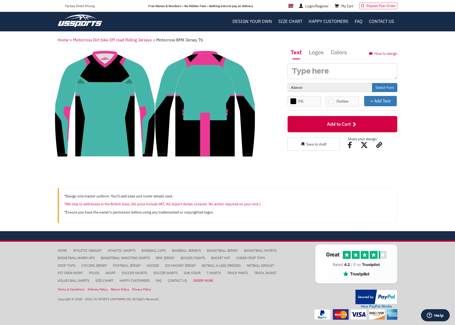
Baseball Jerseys (186, 250)
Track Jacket (265, 273)
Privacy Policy (141, 289)
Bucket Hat (220, 258)
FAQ (359, 21)
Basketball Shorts (260, 250)
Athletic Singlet (87, 250)
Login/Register (317, 6)
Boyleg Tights (193, 258)
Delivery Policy (98, 289)
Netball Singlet (260, 265)
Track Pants (237, 273)
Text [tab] (296, 52)
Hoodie (153, 265)
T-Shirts (214, 273)
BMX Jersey (165, 258)
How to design (385, 53)
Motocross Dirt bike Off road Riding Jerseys (112, 39)
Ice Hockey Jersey (180, 265)
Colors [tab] (339, 52)
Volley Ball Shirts (73, 280)
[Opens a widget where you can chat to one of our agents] (435, 315)
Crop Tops (66, 265)
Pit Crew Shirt (70, 273)
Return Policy (120, 289)
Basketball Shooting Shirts (125, 258)
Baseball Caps (154, 250)
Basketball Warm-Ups (76, 258)
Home (63, 39)
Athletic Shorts (122, 250)
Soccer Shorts (134, 273)
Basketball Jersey (222, 250)
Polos (94, 273)
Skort (110, 273)
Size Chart (290, 21)
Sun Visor (192, 273)
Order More (203, 280)
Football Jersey (127, 265)
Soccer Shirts (165, 273)
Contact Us (381, 21)
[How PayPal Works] (376, 297)
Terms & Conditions (71, 289)
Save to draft (316, 144)
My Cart (346, 6)
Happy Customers (328, 21)
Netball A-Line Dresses (221, 265)
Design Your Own (252, 21)
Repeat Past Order (381, 5)
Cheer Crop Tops (250, 258)
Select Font (384, 87)
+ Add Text (380, 101)
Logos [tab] (316, 52)
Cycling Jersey (94, 265)
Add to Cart (339, 124)
